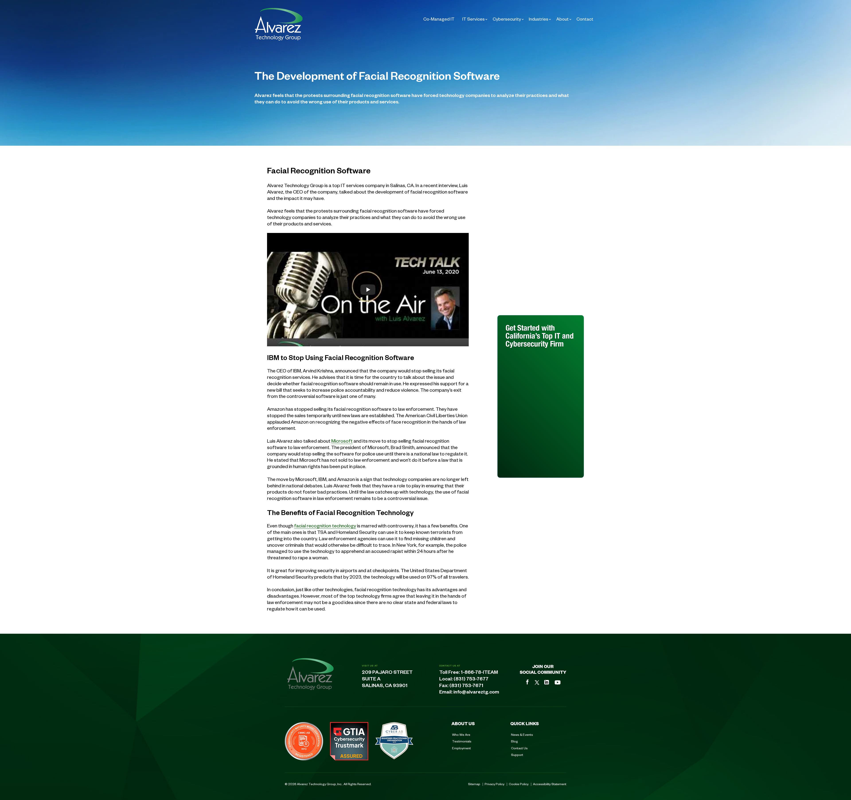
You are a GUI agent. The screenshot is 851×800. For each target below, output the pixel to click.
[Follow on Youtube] (557, 682)
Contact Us (519, 748)
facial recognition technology (325, 525)
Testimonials (461, 741)
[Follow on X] (537, 682)
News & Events (522, 734)
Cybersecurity (507, 19)
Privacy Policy (494, 784)
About (562, 19)
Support (517, 755)
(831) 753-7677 (471, 679)
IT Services (473, 19)
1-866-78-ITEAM (479, 673)
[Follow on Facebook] (527, 682)
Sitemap (474, 784)
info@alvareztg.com (476, 692)
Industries (538, 19)
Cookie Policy (519, 784)
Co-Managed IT (439, 19)
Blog (514, 741)
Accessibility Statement (549, 784)
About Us (463, 723)
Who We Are (461, 734)
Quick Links (524, 723)
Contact (584, 19)
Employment (461, 748)
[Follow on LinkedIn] (546, 682)
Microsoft (342, 441)
